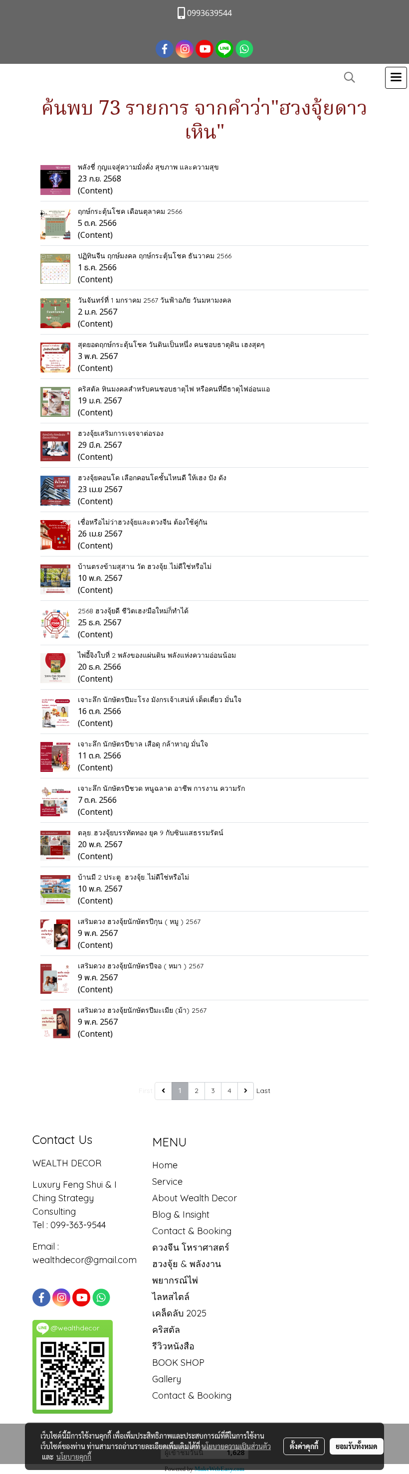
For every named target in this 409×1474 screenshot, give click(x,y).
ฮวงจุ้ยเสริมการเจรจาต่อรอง (121, 433)
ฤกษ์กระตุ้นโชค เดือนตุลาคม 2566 (130, 211)
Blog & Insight (180, 1214)
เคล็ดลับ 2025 (179, 1313)
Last (263, 1090)
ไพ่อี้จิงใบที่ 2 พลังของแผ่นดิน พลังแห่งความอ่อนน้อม (157, 655)
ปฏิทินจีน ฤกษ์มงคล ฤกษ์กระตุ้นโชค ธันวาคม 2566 (154, 255)
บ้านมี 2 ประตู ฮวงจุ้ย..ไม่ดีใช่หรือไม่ (133, 877)
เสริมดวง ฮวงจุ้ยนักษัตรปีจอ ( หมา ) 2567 (141, 965)
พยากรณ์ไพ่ (175, 1280)
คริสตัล (166, 1329)
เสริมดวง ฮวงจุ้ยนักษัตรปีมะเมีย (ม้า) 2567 (142, 1010)
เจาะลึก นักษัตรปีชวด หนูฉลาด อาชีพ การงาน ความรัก (161, 788)
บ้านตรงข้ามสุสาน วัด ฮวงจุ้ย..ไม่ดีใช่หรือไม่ (144, 566)
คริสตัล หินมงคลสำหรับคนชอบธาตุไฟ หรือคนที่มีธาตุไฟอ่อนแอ (174, 388)
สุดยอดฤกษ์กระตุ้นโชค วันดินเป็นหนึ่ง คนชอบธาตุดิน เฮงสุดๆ (171, 344)
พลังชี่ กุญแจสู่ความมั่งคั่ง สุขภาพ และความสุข (148, 167)
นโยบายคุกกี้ (73, 1456)
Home (165, 1165)
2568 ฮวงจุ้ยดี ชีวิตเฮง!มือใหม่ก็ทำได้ (133, 610)
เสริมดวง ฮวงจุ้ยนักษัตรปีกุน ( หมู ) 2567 (139, 921)
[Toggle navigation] (396, 78)
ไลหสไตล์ (171, 1296)
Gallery (166, 1379)
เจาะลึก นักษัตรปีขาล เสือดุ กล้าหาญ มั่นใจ (143, 743)
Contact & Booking (191, 1231)
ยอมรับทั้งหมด (357, 1446)
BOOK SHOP (178, 1362)
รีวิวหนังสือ (173, 1346)
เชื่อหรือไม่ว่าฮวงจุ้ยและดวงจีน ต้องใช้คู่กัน (142, 522)
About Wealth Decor (194, 1198)
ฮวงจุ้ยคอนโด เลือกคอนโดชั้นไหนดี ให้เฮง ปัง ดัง (152, 477)
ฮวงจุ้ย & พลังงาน (186, 1264)
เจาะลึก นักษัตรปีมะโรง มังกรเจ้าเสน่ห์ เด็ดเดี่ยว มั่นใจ (159, 699)
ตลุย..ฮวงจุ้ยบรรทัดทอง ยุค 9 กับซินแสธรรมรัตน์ (150, 832)
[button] (346, 77)
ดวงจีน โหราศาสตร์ (190, 1247)
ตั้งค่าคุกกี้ (304, 1446)
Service (167, 1181)
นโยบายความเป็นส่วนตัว (236, 1446)
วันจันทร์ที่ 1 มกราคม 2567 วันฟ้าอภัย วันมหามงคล (154, 300)
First (146, 1090)
